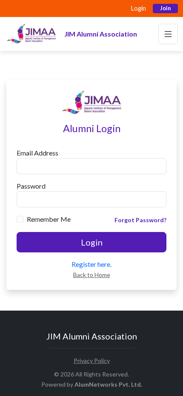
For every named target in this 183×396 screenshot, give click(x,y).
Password (31, 186)
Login (138, 8)
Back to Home (91, 274)
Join (165, 8)
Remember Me (49, 219)
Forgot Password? (140, 219)
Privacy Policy (92, 360)
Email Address (37, 153)
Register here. (91, 264)
